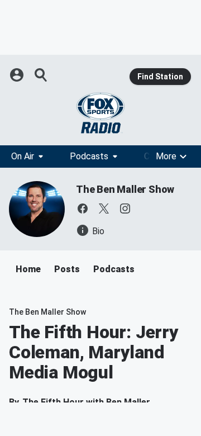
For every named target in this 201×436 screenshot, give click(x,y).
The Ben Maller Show (125, 189)
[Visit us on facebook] (82, 208)
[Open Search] (41, 75)
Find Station (160, 76)
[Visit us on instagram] (125, 208)
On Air (22, 156)
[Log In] (18, 75)
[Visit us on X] (104, 208)
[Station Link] (100, 113)
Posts (67, 269)
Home (28, 269)
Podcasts (89, 156)
